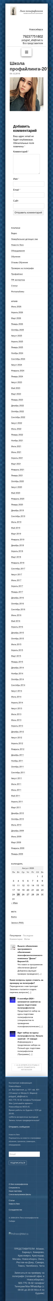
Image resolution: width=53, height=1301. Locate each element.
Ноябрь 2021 (17, 440)
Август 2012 (16, 737)
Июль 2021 (16, 446)
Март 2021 (16, 463)
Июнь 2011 (16, 789)
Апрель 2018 (17, 551)
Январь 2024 (17, 376)
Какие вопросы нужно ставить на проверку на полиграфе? (26, 981)
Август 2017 (16, 574)
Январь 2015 (17, 661)
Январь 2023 (17, 399)
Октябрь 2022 (17, 411)
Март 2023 (16, 393)
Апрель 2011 (17, 801)
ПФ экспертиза (18, 279)
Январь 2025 (17, 347)
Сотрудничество (15, 1209)
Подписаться (17, 1162)
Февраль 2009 (17, 848)
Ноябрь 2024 (17, 353)
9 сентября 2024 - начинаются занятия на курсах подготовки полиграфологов (29, 1003)
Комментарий (21, 151)
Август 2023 (16, 382)
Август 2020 (16, 487)
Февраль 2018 (17, 562)
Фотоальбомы (17, 291)
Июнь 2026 (16, 306)
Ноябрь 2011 (17, 760)
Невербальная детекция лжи (24, 239)
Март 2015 (16, 655)
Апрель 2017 (17, 586)
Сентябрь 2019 (18, 516)
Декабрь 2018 (17, 545)
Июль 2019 (16, 521)
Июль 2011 (16, 784)
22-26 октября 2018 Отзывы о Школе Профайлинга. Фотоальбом (27, 1067)
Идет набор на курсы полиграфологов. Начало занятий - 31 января (30, 1035)
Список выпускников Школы (20, 1194)
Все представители (33, 43)
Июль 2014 (16, 696)
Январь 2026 (17, 323)
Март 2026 (16, 318)
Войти (14, 916)
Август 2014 (16, 690)
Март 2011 (16, 807)
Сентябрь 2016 (18, 609)
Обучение (15, 256)
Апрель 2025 (17, 341)
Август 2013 (16, 708)
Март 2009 (16, 842)
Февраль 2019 (17, 539)
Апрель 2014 (17, 702)
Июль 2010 (16, 824)
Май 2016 (15, 620)
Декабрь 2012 (17, 731)
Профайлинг (17, 273)
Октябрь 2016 (17, 603)
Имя (16, 178)
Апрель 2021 (17, 457)
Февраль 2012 (17, 749)
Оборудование (18, 250)
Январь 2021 (17, 475)
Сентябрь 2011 (18, 772)
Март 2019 (16, 533)
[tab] (15, 935)
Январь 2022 (17, 434)
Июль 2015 (16, 644)
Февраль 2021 (17, 469)
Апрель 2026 (17, 312)
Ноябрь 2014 (17, 673)
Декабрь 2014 (17, 667)
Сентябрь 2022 (18, 417)
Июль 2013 (16, 714)
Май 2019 (15, 527)
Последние (28, 935)
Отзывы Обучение (19, 262)
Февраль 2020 (17, 498)
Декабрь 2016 (17, 597)
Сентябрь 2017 (18, 568)
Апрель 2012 (17, 743)
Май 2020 (15, 492)
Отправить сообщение (19, 1126)
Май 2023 (15, 388)
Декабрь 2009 (17, 830)
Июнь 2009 (16, 836)
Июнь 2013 (16, 719)
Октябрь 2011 (17, 766)
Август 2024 (16, 364)
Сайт (15, 200)
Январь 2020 (17, 504)
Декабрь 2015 (17, 632)
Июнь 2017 (16, 580)
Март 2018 (16, 556)
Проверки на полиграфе (22, 268)
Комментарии (16, 939)
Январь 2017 (17, 591)
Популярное (15, 935)
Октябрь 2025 (17, 329)
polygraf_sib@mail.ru (32, 40)
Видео (14, 233)
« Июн (14, 903)
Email (16, 189)
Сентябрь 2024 (18, 358)
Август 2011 (16, 778)
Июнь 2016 (16, 615)
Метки (27, 939)
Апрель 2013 (17, 725)
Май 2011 (15, 795)
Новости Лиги (17, 244)
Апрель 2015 (17, 650)
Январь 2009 (17, 853)
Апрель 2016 (17, 626)
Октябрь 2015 (17, 638)
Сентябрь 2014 (18, 685)
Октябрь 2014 (17, 679)
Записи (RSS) (17, 922)
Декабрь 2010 (17, 813)
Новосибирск (36, 29)
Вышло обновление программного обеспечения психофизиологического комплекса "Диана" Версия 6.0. (30, 954)
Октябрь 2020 (17, 481)
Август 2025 (16, 335)
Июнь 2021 (16, 452)
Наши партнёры (15, 1191)
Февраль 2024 (17, 370)
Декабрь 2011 (17, 754)
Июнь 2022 (16, 428)
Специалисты (14, 1187)
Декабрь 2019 (17, 510)
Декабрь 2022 (17, 405)
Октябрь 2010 (17, 818)
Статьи (14, 285)
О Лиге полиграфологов (18, 1184)
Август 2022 (16, 422)
